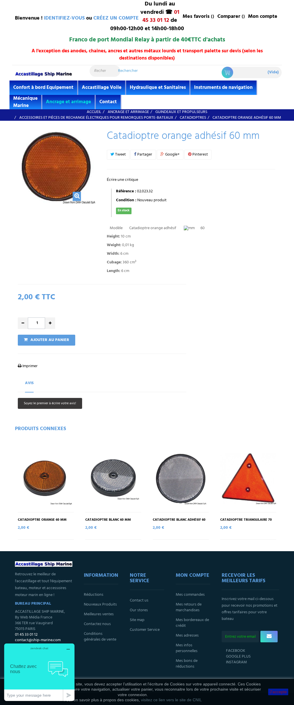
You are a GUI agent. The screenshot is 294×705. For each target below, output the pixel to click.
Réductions (93, 594)
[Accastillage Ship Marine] (43, 74)
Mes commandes (190, 594)
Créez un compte (116, 18)
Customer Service (145, 630)
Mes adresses (187, 635)
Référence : (126, 191)
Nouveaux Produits (100, 604)
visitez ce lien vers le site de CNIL (171, 700)
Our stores (139, 610)
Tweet (120, 154)
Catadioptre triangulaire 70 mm (246, 522)
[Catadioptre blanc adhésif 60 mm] (181, 478)
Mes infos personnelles (187, 648)
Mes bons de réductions (187, 664)
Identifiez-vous (64, 18)
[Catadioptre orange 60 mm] (46, 478)
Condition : (126, 200)
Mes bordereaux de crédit (192, 623)
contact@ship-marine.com (38, 640)
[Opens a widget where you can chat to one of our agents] (39, 672)
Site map (137, 620)
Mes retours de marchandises (189, 607)
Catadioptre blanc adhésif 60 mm (179, 522)
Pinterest (200, 154)
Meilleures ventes (99, 614)
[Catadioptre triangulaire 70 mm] (248, 478)
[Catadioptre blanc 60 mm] (113, 478)
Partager (144, 154)
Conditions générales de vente (100, 637)
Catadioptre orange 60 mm (42, 520)
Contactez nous (97, 624)
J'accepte (278, 691)
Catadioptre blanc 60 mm (108, 520)
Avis (29, 383)
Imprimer (30, 366)
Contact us (139, 600)
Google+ (172, 154)
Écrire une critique (122, 180)
